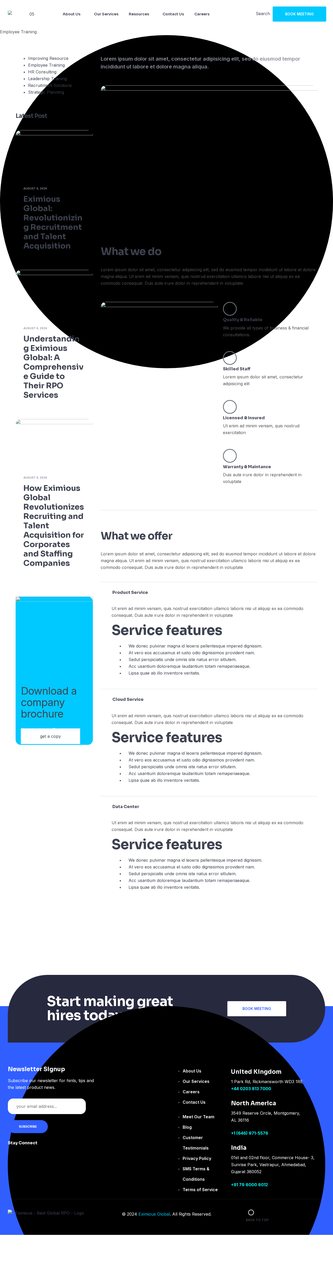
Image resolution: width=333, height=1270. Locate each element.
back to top (257, 1220)
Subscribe (28, 1126)
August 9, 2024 (35, 188)
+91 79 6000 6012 (249, 1184)
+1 (233, 1133)
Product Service (130, 592)
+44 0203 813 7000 (251, 1088)
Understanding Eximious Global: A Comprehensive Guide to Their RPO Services (53, 367)
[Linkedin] (79, 1146)
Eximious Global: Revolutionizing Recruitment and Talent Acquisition (52, 222)
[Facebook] (47, 1146)
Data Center (125, 806)
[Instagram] (63, 1146)
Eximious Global (154, 1214)
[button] (299, 14)
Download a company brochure (49, 702)
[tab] (209, 592)
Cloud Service (128, 699)
